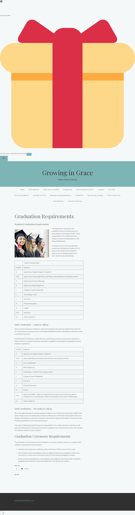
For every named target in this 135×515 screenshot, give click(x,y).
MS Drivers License (95, 195)
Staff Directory (113, 195)
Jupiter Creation (75, 201)
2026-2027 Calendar (51, 189)
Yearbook (79, 195)
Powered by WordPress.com (24, 501)
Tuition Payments (22, 195)
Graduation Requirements (60, 195)
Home (22, 189)
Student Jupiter (39, 195)
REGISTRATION (33, 189)
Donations (67, 189)
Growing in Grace (67, 172)
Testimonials (58, 201)
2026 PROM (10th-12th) (84, 189)
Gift (3, 158)
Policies (111, 189)
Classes (101, 189)
